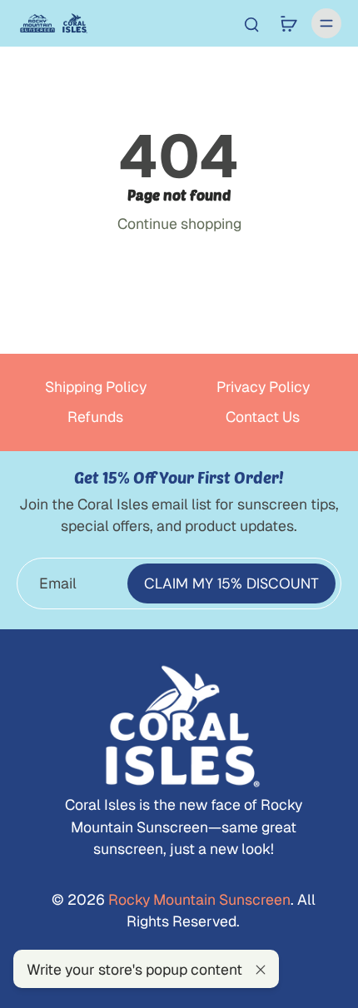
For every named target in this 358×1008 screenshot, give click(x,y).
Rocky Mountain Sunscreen (198, 899)
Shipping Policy (96, 386)
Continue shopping (179, 223)
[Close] (260, 969)
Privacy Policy (263, 386)
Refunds (95, 416)
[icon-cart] (288, 23)
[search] (251, 23)
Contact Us (263, 416)
